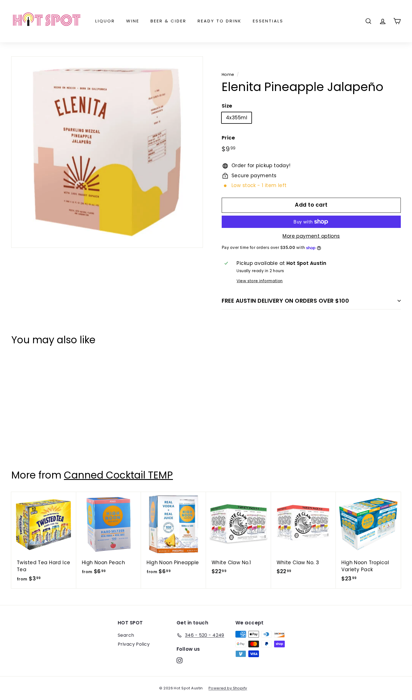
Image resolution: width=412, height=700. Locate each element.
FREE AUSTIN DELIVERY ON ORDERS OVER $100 (285, 301)
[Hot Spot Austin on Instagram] (179, 660)
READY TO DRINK (220, 21)
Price (228, 137)
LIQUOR (105, 21)
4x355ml (236, 117)
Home (228, 74)
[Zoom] (107, 152)
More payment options (311, 236)
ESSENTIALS (268, 21)
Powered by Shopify (228, 688)
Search (126, 635)
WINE (132, 21)
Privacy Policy (134, 644)
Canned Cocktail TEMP (118, 475)
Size (227, 105)
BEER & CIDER (168, 21)
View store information (260, 281)
